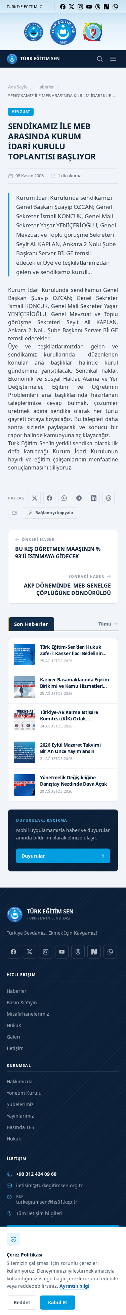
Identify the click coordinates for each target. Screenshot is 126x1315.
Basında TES (20, 1127)
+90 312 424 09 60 (36, 1174)
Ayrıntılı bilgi (74, 1286)
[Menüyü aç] (113, 59)
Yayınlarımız (20, 1116)
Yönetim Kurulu (24, 1093)
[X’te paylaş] (35, 498)
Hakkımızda (20, 1081)
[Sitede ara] (100, 59)
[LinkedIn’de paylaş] (94, 498)
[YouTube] (89, 7)
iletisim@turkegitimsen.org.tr (49, 1185)
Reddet (22, 1302)
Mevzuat (20, 111)
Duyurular (33, 856)
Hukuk (14, 1025)
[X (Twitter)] (72, 7)
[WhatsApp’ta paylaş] (64, 498)
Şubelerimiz (20, 1104)
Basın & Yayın (22, 1002)
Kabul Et (57, 1302)
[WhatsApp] (115, 7)
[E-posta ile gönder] (14, 513)
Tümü (104, 624)
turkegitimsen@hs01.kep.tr (46, 1202)
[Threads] (98, 7)
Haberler (45, 87)
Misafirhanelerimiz (28, 1014)
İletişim (15, 1048)
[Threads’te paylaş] (108, 498)
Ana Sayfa (18, 87)
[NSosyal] (106, 7)
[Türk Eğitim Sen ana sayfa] (63, 32)
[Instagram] (80, 7)
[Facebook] (63, 7)
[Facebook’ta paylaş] (49, 498)
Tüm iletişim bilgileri (39, 1213)
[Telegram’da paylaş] (79, 498)
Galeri (13, 1037)
